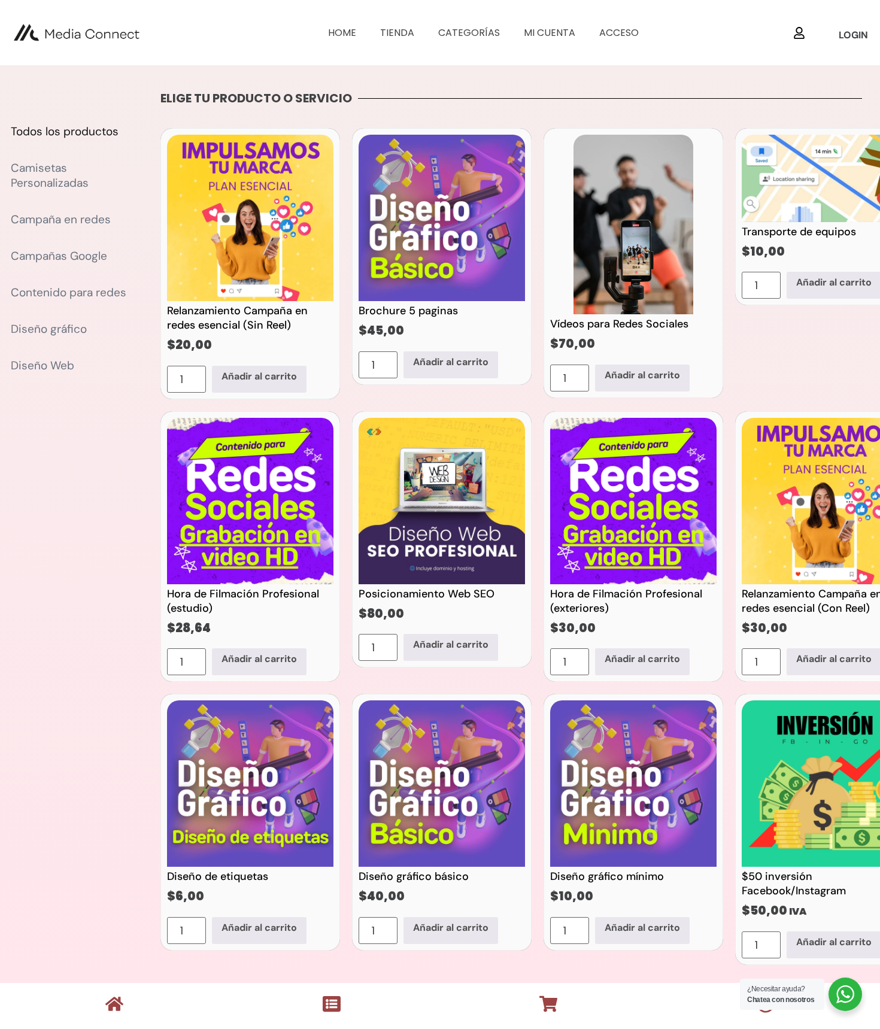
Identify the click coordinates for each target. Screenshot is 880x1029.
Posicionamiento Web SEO (426, 594)
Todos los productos (65, 131)
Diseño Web (42, 365)
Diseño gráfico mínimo (607, 876)
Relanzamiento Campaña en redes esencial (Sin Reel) (237, 317)
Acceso (619, 33)
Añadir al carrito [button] (259, 376)
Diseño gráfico (49, 328)
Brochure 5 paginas (408, 310)
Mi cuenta (549, 33)
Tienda (397, 33)
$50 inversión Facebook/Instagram (794, 883)
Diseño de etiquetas (217, 876)
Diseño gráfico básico (414, 876)
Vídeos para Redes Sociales (619, 324)
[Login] (799, 33)
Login (853, 35)
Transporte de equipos (799, 231)
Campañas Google (59, 255)
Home (342, 33)
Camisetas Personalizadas (50, 175)
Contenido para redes (68, 292)
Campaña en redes (61, 219)
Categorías (469, 33)
